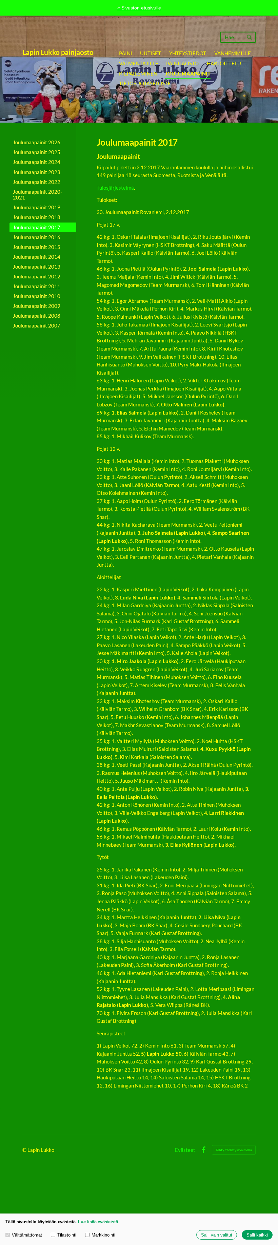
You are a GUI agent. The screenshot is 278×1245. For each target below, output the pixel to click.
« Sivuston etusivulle (139, 7)
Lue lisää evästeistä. (98, 1221)
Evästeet (185, 1150)
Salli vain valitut (216, 1235)
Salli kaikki (257, 1235)
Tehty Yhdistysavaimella (234, 1150)
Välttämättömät (27, 1235)
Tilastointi (66, 1235)
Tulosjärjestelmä (115, 188)
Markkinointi (103, 1235)
